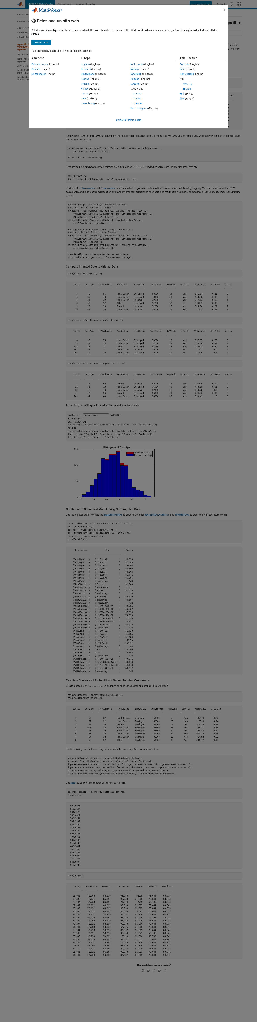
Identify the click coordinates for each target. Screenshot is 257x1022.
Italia (83, 98)
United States (38, 74)
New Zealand (187, 74)
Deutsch (137, 93)
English (137, 98)
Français (138, 103)
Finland (85, 83)
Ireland (84, 93)
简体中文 (188, 83)
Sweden (134, 83)
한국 (182, 98)
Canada (35, 69)
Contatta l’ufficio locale (128, 119)
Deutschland (88, 74)
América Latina (39, 64)
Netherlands (137, 64)
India (182, 69)
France (84, 88)
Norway (134, 69)
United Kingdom (139, 108)
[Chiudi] (224, 10)
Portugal (135, 78)
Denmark (86, 69)
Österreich (136, 74)
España (85, 78)
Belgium (85, 64)
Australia (185, 64)
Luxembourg (88, 103)
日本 (182, 93)
